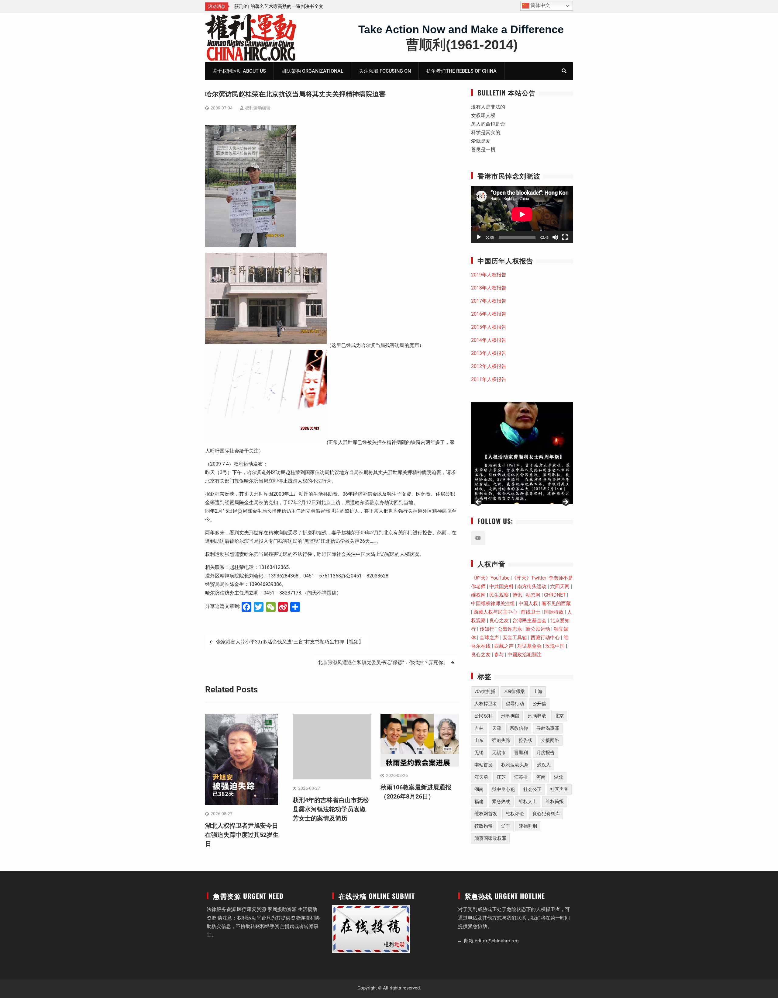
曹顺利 (521, 752)
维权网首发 (485, 813)
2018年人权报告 (488, 288)
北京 (559, 716)
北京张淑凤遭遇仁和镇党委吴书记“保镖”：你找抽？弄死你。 (383, 662)
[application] (522, 214)
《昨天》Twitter (529, 578)
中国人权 (528, 603)
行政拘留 (483, 826)
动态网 (533, 595)
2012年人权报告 (488, 366)
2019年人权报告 (488, 275)
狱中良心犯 (503, 789)
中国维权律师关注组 (493, 603)
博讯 (517, 595)
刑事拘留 (510, 716)
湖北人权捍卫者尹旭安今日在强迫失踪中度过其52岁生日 (242, 834)
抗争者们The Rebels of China (461, 71)
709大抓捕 (484, 691)
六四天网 (560, 586)
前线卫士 (530, 612)
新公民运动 (538, 629)
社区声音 (559, 789)
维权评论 (515, 813)
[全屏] (565, 237)
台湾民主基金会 (529, 620)
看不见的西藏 (556, 603)
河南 (541, 777)
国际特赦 (553, 612)
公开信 (539, 703)
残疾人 (544, 765)
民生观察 (499, 595)
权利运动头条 (514, 765)
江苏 (501, 777)
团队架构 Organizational (312, 71)
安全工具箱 (515, 637)
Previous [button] (478, 502)
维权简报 (555, 801)
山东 (479, 740)
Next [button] (565, 502)
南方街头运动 (531, 586)
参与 (499, 654)
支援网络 (550, 740)
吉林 (479, 728)
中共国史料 (501, 586)
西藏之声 (504, 646)
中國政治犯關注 (525, 654)
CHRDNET (555, 595)
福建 (479, 801)
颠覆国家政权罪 (490, 838)
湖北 (558, 777)
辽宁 (505, 826)
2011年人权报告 (488, 379)
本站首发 (483, 765)
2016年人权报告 (488, 314)
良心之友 (499, 620)
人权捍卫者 (485, 703)
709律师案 (514, 691)
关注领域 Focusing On (385, 71)
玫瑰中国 (555, 646)
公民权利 (483, 716)
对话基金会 (529, 646)
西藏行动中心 (545, 637)
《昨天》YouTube (490, 578)
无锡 (479, 752)
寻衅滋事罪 (547, 728)
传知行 (487, 629)
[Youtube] (478, 538)
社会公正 (532, 789)
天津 (496, 728)
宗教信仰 (519, 728)
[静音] (555, 237)
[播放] (479, 237)
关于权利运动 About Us (239, 71)
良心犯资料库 (546, 813)
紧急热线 (501, 801)
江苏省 (521, 777)
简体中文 (539, 5)
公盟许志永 (510, 629)
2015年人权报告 (488, 327)
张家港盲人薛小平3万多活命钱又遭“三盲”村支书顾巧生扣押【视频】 (289, 642)
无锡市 (499, 752)
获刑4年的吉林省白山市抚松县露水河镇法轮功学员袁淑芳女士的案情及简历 (331, 809)
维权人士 (528, 801)
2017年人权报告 (488, 301)
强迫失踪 (501, 740)
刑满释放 (537, 716)
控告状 (525, 740)
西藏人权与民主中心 (495, 612)
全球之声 (489, 637)
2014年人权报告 (488, 340)
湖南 (479, 789)
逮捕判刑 (528, 826)
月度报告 (545, 752)
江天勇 (481, 777)
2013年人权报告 (488, 353)
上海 (537, 691)
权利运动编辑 (257, 108)
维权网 (478, 595)
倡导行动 (515, 703)
